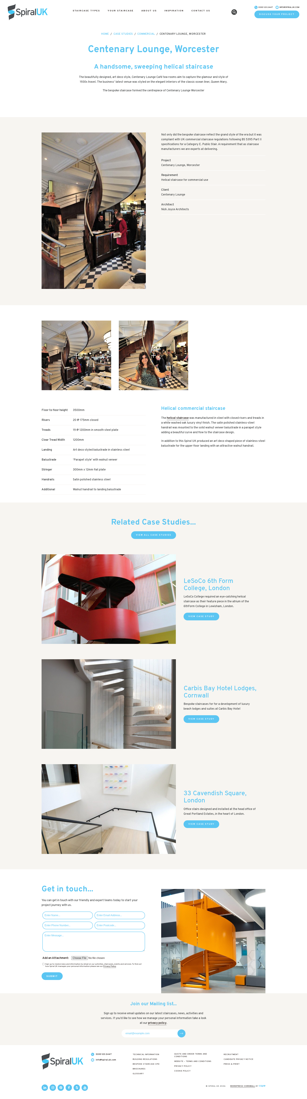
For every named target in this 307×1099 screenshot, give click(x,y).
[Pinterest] (61, 1087)
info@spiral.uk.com (289, 7)
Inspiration (174, 10)
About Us (149, 10)
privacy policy (157, 1023)
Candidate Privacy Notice (238, 1059)
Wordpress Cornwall (242, 1086)
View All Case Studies (153, 535)
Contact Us (200, 10)
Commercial (146, 34)
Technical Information (146, 1054)
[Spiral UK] (28, 12)
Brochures (139, 1069)
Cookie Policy (182, 1071)
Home (105, 34)
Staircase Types (86, 10)
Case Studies (123, 34)
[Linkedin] (45, 1087)
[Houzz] (77, 1087)
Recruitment (231, 1054)
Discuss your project (277, 14)
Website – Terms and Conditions (192, 1061)
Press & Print (232, 1064)
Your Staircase (121, 10)
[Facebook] (69, 1087)
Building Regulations (145, 1059)
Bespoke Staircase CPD (146, 1064)
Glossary (138, 1073)
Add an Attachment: (55, 958)
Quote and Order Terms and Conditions (190, 1055)
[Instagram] (53, 1087)
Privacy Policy (109, 966)
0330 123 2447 (265, 7)
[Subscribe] (181, 1033)
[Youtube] (85, 1087)
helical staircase (178, 418)
